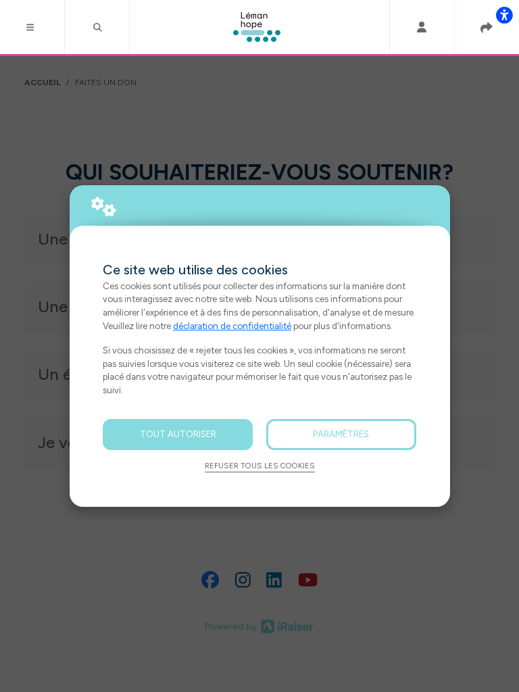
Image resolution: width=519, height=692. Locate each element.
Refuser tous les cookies (260, 465)
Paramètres (341, 433)
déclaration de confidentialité (232, 325)
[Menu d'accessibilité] (504, 15)
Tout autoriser (178, 433)
